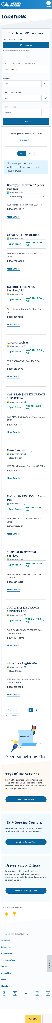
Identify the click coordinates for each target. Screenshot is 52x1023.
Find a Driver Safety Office (26, 890)
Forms (3, 979)
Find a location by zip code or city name (19, 64)
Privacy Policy (6, 947)
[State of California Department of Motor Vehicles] (15, 4)
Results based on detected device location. (17, 51)
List (21, 153)
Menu (48, 7)
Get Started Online (26, 799)
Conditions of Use (8, 960)
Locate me (27, 45)
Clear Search (24, 140)
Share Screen (6, 986)
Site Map (4, 966)
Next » (14, 716)
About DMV (5, 941)
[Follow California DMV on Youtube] (26, 994)
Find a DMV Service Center (26, 842)
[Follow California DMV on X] (15, 994)
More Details (13, 217)
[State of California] (5, 4)
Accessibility (6, 973)
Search (28, 121)
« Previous (10, 710)
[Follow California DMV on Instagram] (37, 994)
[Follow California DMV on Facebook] (4, 994)
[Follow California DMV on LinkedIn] (48, 994)
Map (30, 153)
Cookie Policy (6, 954)
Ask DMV (33, 1019)
